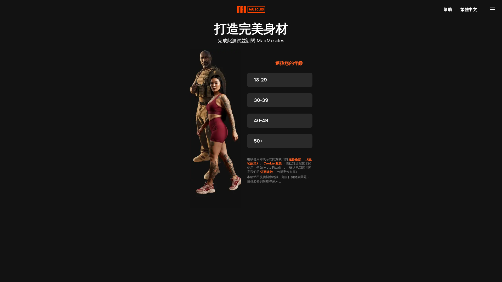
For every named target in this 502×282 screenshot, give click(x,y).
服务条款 (295, 159)
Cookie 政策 (273, 163)
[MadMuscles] (251, 9)
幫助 (448, 9)
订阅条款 (266, 172)
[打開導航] (492, 9)
